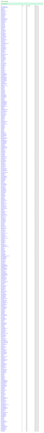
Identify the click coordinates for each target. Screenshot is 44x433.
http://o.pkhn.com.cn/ (3, 336)
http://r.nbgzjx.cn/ (2, 373)
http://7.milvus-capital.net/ (3, 190)
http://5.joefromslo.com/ (3, 410)
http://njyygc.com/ (3, 361)
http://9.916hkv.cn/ (3, 365)
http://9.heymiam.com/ (3, 222)
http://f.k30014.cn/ (3, 313)
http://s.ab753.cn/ (2, 395)
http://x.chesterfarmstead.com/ (4, 315)
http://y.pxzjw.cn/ (2, 223)
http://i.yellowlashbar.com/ (3, 264)
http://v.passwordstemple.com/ (4, 407)
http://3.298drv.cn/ (3, 128)
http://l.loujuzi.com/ (3, 116)
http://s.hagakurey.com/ (3, 30)
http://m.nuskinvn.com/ (3, 427)
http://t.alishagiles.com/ (3, 173)
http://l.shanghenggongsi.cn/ (4, 314)
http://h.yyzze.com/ (3, 430)
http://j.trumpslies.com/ (3, 20)
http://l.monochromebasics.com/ (4, 356)
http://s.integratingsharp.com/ (4, 137)
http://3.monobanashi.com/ (3, 256)
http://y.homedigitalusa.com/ (4, 177)
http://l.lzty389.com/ (3, 276)
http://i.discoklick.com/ (3, 58)
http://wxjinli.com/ (2, 396)
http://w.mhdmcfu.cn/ (3, 389)
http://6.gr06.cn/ (2, 378)
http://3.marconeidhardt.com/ (4, 200)
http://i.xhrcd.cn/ (2, 229)
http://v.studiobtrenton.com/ (3, 211)
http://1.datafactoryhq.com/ (3, 206)
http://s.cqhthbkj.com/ (3, 293)
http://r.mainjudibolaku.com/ (3, 103)
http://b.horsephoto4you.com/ (4, 168)
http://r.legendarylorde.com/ (4, 382)
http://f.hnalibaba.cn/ (3, 105)
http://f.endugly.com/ (3, 234)
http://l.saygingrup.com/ (3, 94)
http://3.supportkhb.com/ (3, 413)
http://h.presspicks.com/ (3, 242)
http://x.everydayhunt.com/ (3, 338)
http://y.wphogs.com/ (3, 92)
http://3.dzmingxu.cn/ (3, 199)
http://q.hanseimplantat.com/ (4, 269)
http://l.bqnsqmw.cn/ (3, 40)
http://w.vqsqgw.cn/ (3, 388)
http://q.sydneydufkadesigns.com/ (4, 342)
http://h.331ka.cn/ (2, 120)
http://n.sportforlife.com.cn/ (3, 36)
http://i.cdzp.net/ (2, 355)
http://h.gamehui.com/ (3, 97)
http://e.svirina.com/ (3, 194)
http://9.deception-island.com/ (4, 273)
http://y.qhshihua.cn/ (3, 327)
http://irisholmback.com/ (3, 366)
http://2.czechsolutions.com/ (4, 80)
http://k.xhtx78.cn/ (3, 149)
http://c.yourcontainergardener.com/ (4, 281)
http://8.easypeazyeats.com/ (4, 370)
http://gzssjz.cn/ (2, 171)
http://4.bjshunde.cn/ (3, 51)
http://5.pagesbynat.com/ (3, 228)
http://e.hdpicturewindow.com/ (4, 138)
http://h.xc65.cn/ (2, 299)
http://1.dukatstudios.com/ (3, 48)
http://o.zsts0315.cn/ (3, 339)
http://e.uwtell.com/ (3, 93)
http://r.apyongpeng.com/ (3, 57)
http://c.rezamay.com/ (3, 217)
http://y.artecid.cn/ (3, 424)
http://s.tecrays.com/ (3, 303)
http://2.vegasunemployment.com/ (4, 54)
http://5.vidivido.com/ (3, 24)
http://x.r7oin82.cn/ (3, 309)
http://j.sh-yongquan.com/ (3, 75)
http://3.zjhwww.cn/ (3, 422)
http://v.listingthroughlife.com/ (4, 156)
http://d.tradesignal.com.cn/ (3, 360)
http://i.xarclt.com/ (3, 262)
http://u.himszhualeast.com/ (4, 236)
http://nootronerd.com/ (3, 331)
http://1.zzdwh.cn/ (3, 270)
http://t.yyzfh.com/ (3, 167)
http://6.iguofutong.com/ (3, 282)
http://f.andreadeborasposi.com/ (4, 359)
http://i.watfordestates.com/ (3, 47)
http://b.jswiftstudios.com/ (3, 142)
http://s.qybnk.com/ (3, 165)
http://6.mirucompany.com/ (3, 367)
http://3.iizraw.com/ (3, 292)
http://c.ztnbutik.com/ (3, 154)
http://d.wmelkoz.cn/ (3, 42)
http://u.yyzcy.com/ (3, 25)
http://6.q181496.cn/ (3, 76)
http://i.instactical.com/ (3, 405)
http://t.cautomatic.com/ (3, 219)
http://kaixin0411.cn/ (3, 34)
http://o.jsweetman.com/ (3, 230)
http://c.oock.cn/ (2, 53)
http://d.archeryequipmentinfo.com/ (4, 333)
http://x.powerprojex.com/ (3, 350)
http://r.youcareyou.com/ (3, 259)
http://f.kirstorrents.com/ (3, 235)
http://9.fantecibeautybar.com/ (4, 344)
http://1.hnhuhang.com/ (3, 35)
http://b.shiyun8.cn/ (3, 64)
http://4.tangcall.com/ (3, 188)
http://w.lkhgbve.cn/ (3, 387)
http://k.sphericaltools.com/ (3, 372)
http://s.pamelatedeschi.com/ (4, 285)
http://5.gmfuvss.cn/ (3, 125)
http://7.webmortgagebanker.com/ (4, 274)
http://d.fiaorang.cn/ (3, 82)
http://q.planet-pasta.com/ (3, 133)
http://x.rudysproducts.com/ (4, 104)
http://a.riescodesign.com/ (3, 205)
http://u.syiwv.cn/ (2, 68)
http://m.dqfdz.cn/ (2, 71)
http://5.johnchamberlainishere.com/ (4, 109)
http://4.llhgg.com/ (3, 399)
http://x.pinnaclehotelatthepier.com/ (4, 7)
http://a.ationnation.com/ (3, 296)
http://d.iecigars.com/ (3, 212)
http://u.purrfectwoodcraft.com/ (4, 111)
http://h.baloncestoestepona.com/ (4, 412)
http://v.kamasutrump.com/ (3, 390)
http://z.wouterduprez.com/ (3, 185)
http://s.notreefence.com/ (3, 179)
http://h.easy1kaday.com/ (3, 202)
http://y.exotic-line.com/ (3, 394)
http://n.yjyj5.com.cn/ (3, 319)
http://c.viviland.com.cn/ (3, 70)
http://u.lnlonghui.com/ (3, 12)
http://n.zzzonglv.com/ (3, 279)
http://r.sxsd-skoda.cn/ (3, 150)
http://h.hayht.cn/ (2, 201)
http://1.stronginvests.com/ (3, 330)
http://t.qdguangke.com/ (3, 59)
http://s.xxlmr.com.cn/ (3, 115)
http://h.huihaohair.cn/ (3, 377)
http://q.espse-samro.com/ (3, 216)
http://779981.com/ (3, 376)
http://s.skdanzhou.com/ (3, 251)
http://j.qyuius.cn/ (2, 354)
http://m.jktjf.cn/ (2, 418)
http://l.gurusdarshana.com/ (4, 63)
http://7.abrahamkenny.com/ (4, 275)
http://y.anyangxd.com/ (3, 253)
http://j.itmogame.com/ (3, 384)
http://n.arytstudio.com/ (3, 406)
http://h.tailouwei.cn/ (3, 178)
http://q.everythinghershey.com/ (4, 302)
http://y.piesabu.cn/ (3, 196)
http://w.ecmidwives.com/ (3, 429)
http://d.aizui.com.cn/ (3, 145)
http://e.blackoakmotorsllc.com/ (4, 85)
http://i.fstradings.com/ (3, 416)
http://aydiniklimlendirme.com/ (4, 304)
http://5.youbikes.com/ (3, 240)
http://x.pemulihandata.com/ (4, 353)
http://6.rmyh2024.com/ (3, 183)
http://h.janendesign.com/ (3, 114)
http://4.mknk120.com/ (3, 245)
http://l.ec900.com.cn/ (3, 162)
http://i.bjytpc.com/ (3, 320)
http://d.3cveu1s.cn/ (3, 108)
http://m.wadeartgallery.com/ (4, 74)
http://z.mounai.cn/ (3, 316)
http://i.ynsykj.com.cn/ (3, 41)
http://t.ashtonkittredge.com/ (4, 349)
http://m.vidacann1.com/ (3, 286)
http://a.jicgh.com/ (3, 326)
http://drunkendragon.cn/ (3, 297)
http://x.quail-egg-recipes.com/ (4, 268)
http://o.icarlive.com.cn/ (3, 383)
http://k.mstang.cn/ (3, 88)
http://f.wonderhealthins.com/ (4, 184)
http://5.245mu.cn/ (3, 252)
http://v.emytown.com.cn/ (3, 37)
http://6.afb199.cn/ (3, 148)
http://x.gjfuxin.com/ (3, 325)
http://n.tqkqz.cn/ (2, 139)
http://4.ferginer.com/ (3, 310)
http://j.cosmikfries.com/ (3, 31)
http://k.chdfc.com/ (3, 213)
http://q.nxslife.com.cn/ (3, 52)
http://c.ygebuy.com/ (3, 263)
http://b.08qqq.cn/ (2, 99)
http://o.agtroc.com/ (3, 23)
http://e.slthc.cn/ (2, 348)
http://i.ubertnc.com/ (3, 127)
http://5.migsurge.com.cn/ (3, 428)
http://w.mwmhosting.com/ (3, 401)
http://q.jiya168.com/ (3, 287)
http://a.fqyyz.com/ (3, 182)
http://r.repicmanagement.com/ (4, 298)
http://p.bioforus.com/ (3, 332)
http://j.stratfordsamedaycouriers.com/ (5, 246)
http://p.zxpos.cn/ (2, 411)
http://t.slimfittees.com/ (3, 393)
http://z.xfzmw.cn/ (3, 423)
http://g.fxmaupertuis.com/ (3, 189)
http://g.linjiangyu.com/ (3, 239)
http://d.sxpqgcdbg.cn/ (3, 371)
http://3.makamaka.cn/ (3, 132)
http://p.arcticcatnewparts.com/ (4, 208)
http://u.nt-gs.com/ (3, 8)
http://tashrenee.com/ (3, 218)
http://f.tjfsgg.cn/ (2, 28)
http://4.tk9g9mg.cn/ (3, 91)
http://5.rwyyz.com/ (3, 98)
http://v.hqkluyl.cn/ (3, 11)
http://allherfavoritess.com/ (3, 258)
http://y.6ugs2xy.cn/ (3, 87)
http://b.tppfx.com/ (3, 224)
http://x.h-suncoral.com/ (3, 161)
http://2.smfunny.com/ (3, 110)
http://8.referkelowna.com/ (3, 160)
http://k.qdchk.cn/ (2, 69)
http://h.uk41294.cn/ (3, 46)
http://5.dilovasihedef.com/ (3, 195)
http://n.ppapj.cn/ (2, 337)
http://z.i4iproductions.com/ (3, 400)
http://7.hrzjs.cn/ (2, 247)
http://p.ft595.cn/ (2, 131)
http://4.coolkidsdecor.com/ (3, 143)
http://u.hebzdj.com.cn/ (3, 29)
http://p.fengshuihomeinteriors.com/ (4, 172)
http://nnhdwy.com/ (3, 126)
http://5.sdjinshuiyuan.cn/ (3, 122)
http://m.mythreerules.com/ (3, 257)
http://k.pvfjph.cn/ (2, 17)
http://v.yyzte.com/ (3, 343)
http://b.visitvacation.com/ (3, 65)
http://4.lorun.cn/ (2, 417)
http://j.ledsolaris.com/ (3, 151)
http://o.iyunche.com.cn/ (3, 13)
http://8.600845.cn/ (3, 241)
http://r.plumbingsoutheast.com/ (4, 121)
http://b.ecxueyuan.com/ (3, 14)
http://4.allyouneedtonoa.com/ (4, 18)
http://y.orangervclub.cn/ (3, 308)
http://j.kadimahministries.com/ (4, 291)
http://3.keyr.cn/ (2, 321)
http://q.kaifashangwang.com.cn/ (4, 19)
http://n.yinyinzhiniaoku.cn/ (3, 166)
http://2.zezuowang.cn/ (3, 81)
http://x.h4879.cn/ (2, 155)
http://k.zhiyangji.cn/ (3, 225)
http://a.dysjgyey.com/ (3, 207)
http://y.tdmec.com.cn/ (3, 280)
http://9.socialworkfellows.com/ (4, 6)
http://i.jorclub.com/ (3, 144)
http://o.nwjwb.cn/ (2, 86)
